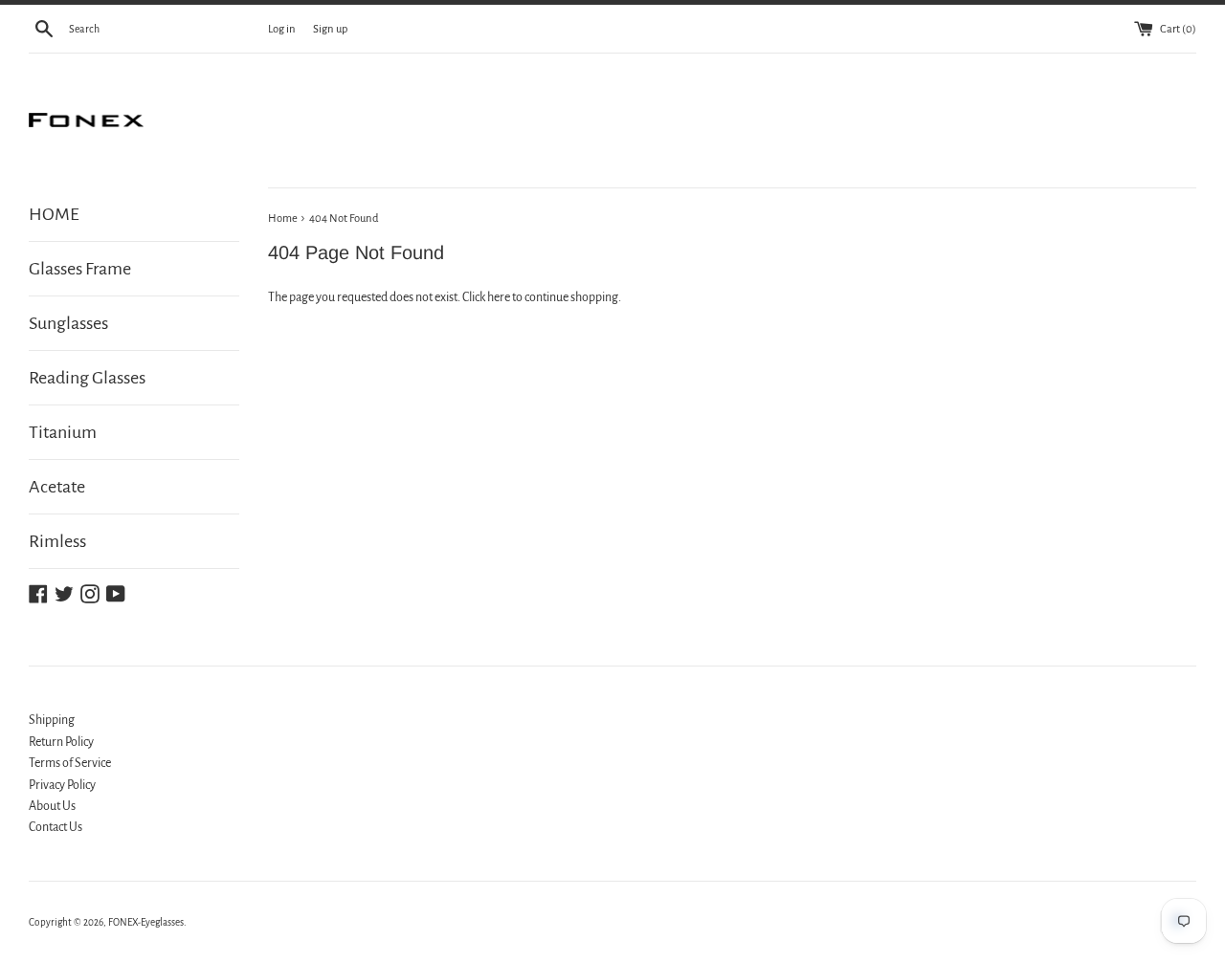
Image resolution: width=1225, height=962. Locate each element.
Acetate (57, 486)
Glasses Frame (80, 268)
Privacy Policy (62, 785)
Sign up (330, 29)
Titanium (63, 432)
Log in (282, 29)
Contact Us (55, 827)
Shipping (52, 720)
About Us (52, 806)
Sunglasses (68, 323)
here (498, 297)
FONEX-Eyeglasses (146, 922)
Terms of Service (70, 763)
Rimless (57, 541)
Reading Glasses (87, 377)
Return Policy (61, 742)
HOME (54, 214)
